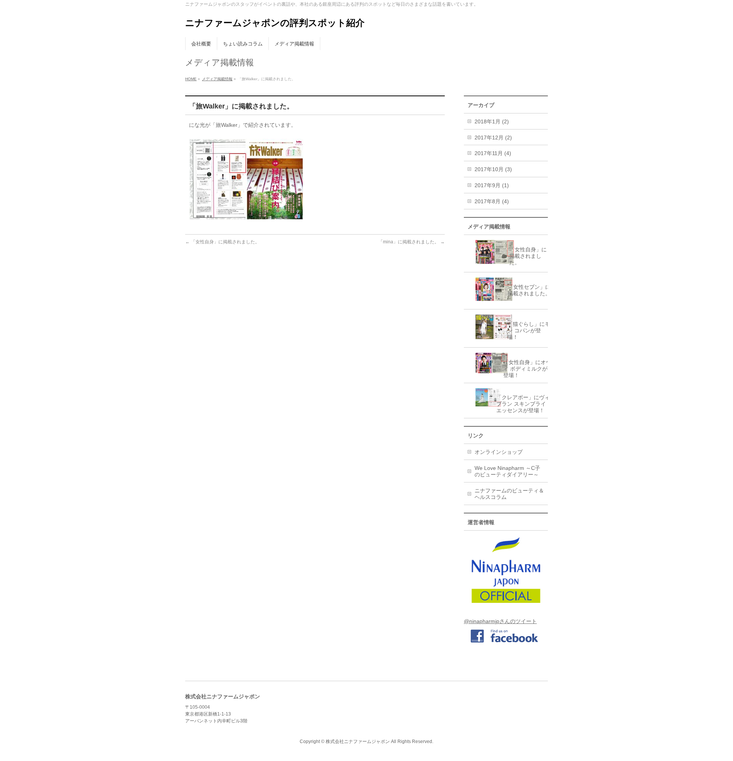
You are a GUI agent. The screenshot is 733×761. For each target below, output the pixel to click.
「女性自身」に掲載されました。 (222, 241)
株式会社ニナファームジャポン (358, 741)
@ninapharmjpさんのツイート (500, 621)
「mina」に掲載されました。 (411, 241)
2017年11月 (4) (493, 153)
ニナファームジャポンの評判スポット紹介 (275, 23)
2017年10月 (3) (493, 169)
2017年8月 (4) (492, 201)
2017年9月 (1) (492, 185)
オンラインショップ (499, 452)
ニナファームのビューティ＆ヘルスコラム (509, 493)
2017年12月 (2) (493, 137)
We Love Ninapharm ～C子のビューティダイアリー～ (507, 471)
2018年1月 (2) (492, 121)
